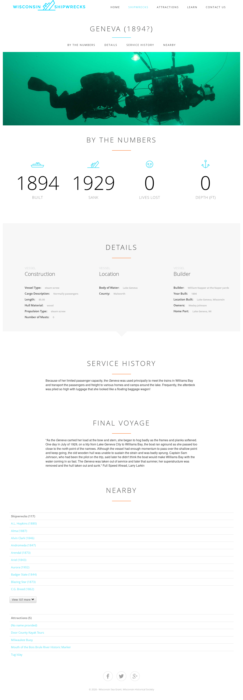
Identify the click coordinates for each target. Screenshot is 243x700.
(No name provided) (24, 625)
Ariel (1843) (18, 560)
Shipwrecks (138, 7)
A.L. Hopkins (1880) (24, 523)
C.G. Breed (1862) (22, 589)
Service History (140, 45)
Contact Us (216, 7)
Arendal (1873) (20, 552)
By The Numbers (81, 45)
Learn (192, 7)
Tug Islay (16, 654)
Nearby (169, 45)
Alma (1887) (19, 531)
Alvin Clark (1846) (22, 538)
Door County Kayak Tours (27, 632)
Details (110, 45)
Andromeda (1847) (23, 545)
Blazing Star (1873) (23, 582)
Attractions (168, 7)
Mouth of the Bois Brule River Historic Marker (41, 647)
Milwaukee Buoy (22, 640)
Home (115, 7)
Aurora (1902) (20, 567)
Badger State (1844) (24, 574)
